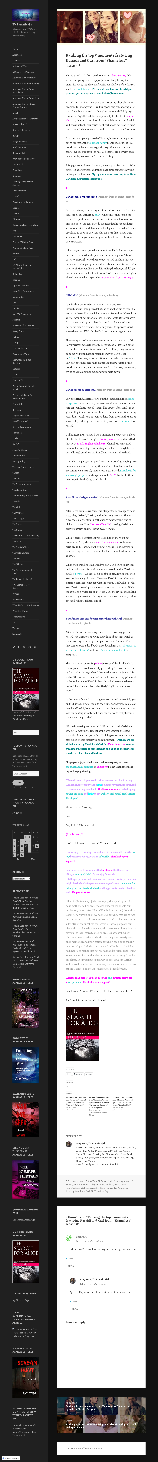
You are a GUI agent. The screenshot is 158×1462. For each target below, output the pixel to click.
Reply (71, 1266)
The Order (17, 507)
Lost (14, 302)
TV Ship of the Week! (22, 579)
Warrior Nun (18, 599)
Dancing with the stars (22, 202)
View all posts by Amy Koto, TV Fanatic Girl (96, 1164)
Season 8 (79, 1187)
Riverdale (16, 409)
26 (14, 854)
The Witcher (18, 564)
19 (14, 850)
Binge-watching (19, 141)
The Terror (17, 541)
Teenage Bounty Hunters (23, 467)
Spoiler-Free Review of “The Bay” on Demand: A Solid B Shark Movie (25, 917)
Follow (18, 782)
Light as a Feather (20, 285)
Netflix (15, 336)
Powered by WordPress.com (89, 1448)
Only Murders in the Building (21, 361)
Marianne (16, 319)
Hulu (14, 259)
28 (22, 854)
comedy (69, 1184)
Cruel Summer (19, 190)
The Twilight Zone (20, 547)
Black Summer (19, 147)
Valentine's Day (101, 1191)
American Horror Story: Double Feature (23, 105)
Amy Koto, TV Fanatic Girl (100, 1181)
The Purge (17, 524)
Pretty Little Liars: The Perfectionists (22, 397)
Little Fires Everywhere (23, 291)
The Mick (16, 501)
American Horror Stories (24, 77)
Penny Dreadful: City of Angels (23, 387)
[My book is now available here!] (25, 1261)
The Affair (16, 478)
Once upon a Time (20, 354)
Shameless (17, 432)
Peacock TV (17, 380)
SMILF (15, 444)
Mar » (33, 859)
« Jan (18, 859)
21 (22, 850)
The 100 (15, 472)
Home (15, 49)
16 (30, 845)
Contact (16, 60)
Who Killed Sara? (20, 611)
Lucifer (15, 308)
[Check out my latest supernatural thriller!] (25, 1179)
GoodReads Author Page (23, 1219)
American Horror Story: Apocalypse (23, 91)
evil (14, 230)
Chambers (17, 170)
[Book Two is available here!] (25, 1064)
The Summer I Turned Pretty (25, 535)
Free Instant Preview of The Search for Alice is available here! (99, 991)
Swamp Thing (18, 461)
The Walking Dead (20, 552)
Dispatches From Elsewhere (25, 225)
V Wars (15, 593)
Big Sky (15, 135)
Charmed (16, 175)
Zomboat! (17, 633)
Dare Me (16, 207)
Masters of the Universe (23, 325)
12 (14, 845)
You (14, 622)
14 (22, 845)
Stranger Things (19, 449)
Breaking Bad (18, 153)
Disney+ (16, 219)
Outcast (16, 368)
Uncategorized (122, 1181)
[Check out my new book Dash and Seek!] (25, 1119)
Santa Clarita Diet (20, 415)
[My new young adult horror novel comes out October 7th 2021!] (25, 1377)
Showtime (100, 1187)
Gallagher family (96, 1184)
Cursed (15, 196)
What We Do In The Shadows (25, 605)
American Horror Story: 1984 (25, 83)
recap (116, 1184)
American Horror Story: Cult (25, 98)
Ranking (109, 1184)
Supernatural (18, 455)
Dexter (15, 213)
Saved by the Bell (20, 421)
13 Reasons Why (19, 66)
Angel (15, 112)
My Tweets (17, 812)
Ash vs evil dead (19, 124)
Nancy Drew (18, 331)
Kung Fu (16, 279)
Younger (16, 628)
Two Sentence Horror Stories (22, 586)
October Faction (19, 348)
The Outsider (18, 512)
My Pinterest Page (20, 1300)
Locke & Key (18, 296)
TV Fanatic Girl (22, 24)
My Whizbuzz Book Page (79, 807)
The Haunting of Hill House (25, 495)
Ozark (15, 374)
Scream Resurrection (22, 427)
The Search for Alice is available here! (86, 1000)
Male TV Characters (21, 314)
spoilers (109, 1187)
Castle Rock (17, 164)
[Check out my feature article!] (25, 1332)
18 (37, 845)
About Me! (17, 54)
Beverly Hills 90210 (21, 130)
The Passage (18, 518)
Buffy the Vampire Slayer (23, 158)
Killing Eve (17, 274)
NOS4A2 (16, 342)
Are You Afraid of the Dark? (25, 118)
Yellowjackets (18, 616)
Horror (15, 253)
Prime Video (18, 404)
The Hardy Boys (19, 489)
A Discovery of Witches (23, 71)
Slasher (15, 438)
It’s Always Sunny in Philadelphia (21, 267)
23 (30, 850)
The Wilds (16, 558)
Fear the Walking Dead (22, 242)
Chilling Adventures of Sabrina (22, 183)
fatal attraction (81, 1184)
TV (92, 1191)
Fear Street (17, 236)
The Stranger (18, 529)
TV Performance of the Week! (23, 571)
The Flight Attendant (21, 484)
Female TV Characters (22, 247)
